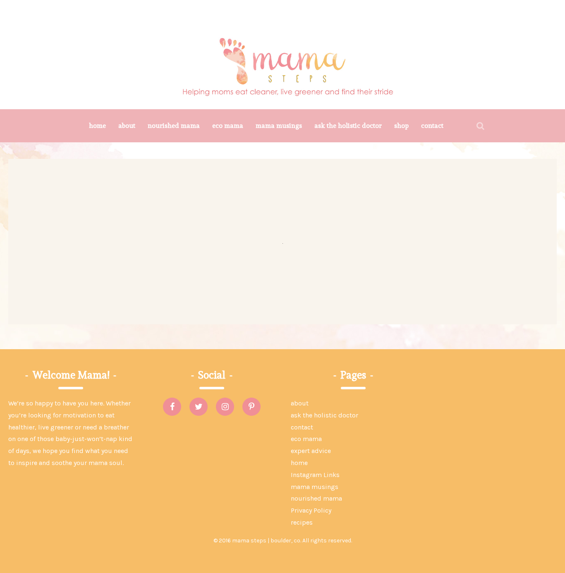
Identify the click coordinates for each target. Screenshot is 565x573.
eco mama (227, 125)
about (126, 125)
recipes (302, 522)
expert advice (311, 451)
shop (401, 125)
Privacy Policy (311, 510)
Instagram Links (315, 475)
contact (432, 125)
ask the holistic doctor (348, 125)
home (97, 125)
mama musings (279, 125)
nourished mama (174, 125)
